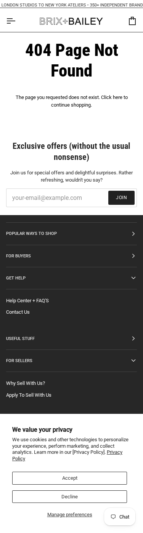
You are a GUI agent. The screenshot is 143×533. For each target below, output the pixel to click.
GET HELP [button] (16, 278)
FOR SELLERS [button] (19, 360)
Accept (69, 478)
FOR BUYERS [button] (18, 256)
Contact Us (18, 312)
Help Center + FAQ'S (27, 300)
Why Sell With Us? (25, 383)
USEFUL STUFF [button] (20, 338)
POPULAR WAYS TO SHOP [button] (31, 233)
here (117, 97)
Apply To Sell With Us (28, 395)
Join (121, 197)
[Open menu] (17, 21)
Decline (69, 496)
